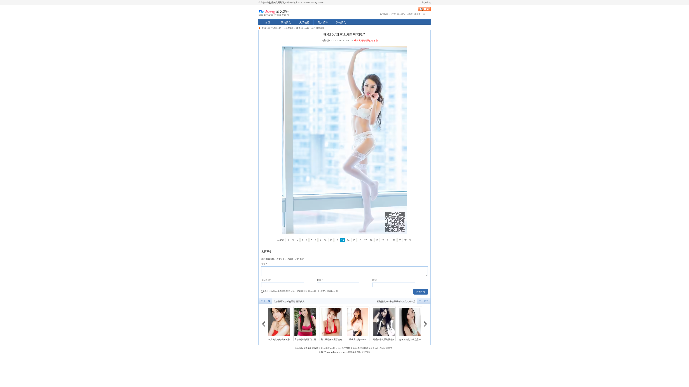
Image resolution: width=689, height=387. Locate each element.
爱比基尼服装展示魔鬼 (331, 339)
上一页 (290, 240)
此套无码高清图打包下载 (366, 40)
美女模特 (323, 22)
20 (382, 240)
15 (354, 240)
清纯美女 (286, 22)
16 (359, 240)
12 (337, 240)
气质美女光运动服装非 (279, 339)
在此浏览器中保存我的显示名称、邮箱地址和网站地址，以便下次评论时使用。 (302, 291)
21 (388, 240)
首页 (267, 22)
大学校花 (304, 22)
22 (394, 240)
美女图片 (312, 348)
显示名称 (266, 280)
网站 (374, 280)
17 (365, 240)
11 (331, 240)
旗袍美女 (341, 22)
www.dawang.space (337, 352)
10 (325, 240)
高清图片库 (419, 14)
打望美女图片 (273, 11)
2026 (323, 352)
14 (348, 240)
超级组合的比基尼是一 (410, 339)
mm (331, 348)
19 (377, 240)
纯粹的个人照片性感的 (384, 339)
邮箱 (320, 280)
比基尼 (410, 14)
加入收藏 (426, 2)
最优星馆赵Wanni (357, 339)
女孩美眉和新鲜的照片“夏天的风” (289, 301)
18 (371, 240)
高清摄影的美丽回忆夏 (305, 339)
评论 (264, 264)
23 (400, 240)
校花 (394, 14)
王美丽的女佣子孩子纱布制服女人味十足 (396, 301)
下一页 (407, 240)
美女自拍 (401, 14)
